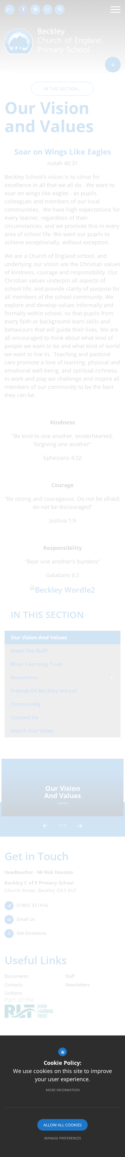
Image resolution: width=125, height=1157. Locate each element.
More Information (62, 1090)
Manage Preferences (62, 1138)
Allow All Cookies (62, 1125)
